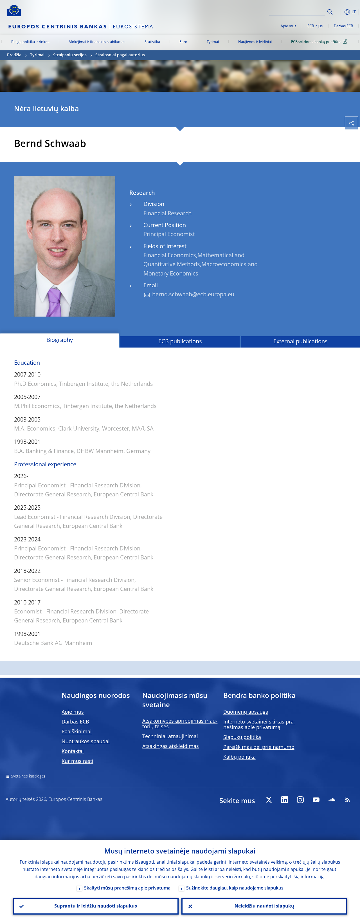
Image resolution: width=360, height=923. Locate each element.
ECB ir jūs (315, 26)
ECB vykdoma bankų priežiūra (316, 42)
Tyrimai (213, 42)
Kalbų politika (239, 757)
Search (330, 12)
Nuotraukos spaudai (86, 741)
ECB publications (180, 342)
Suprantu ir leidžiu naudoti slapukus (95, 906)
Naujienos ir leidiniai (255, 42)
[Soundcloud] (332, 799)
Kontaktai (73, 751)
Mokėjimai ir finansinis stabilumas (97, 42)
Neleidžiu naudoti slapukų (264, 906)
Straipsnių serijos (70, 55)
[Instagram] (300, 799)
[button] (339, 12)
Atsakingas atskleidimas (170, 746)
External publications (300, 342)
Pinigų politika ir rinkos (30, 42)
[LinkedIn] (284, 799)
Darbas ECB (343, 26)
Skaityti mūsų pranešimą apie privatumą (127, 888)
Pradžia (14, 55)
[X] (269, 799)
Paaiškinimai (77, 731)
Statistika (152, 42)
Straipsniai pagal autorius (120, 55)
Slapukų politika (242, 737)
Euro (183, 42)
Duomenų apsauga (245, 712)
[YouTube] (316, 799)
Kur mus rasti (77, 761)
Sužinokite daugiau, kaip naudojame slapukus (235, 888)
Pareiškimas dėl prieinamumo (258, 747)
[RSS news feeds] (347, 799)
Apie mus (288, 26)
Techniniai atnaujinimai (170, 736)
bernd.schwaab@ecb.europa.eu (193, 295)
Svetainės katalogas (28, 776)
